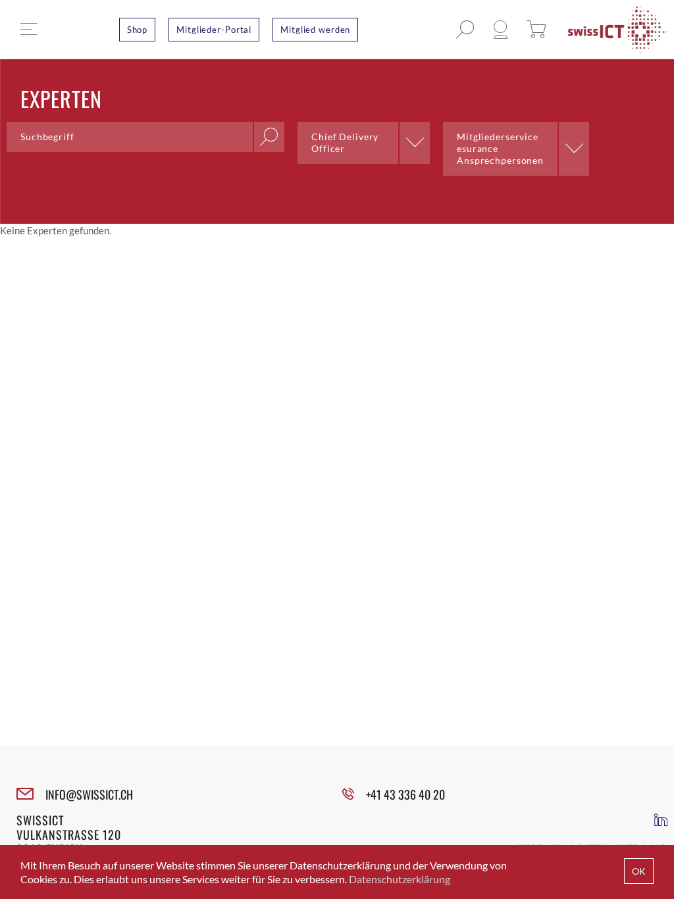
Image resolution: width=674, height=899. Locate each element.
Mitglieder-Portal (213, 29)
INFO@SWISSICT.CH (89, 794)
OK (639, 871)
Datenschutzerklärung (399, 879)
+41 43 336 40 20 (405, 794)
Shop (137, 29)
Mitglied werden (315, 29)
